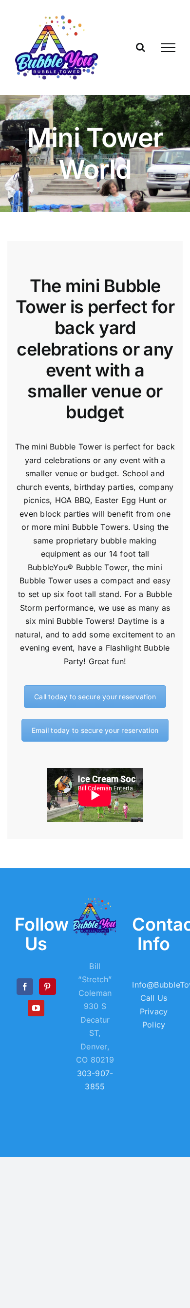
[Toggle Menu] (168, 47)
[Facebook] (25, 986)
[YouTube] (36, 1008)
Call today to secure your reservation (95, 696)
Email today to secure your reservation (95, 730)
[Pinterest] (47, 986)
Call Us (154, 998)
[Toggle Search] (140, 47)
